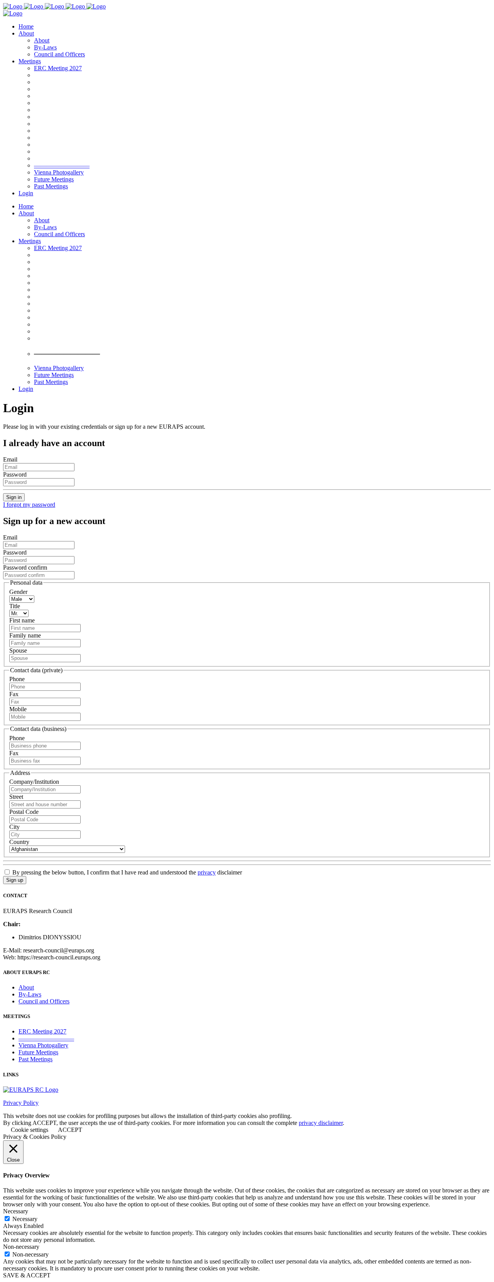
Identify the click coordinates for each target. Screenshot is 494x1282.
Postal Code (24, 811)
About (26, 987)
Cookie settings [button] (29, 1129)
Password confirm (25, 567)
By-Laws (30, 994)
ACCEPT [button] (70, 1129)
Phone (17, 679)
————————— (46, 1038)
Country (19, 842)
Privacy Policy (21, 1102)
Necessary (24, 1219)
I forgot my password (29, 504)
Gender (18, 592)
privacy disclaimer (321, 1123)
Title (14, 606)
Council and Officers (44, 1001)
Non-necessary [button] (21, 1246)
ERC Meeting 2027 (42, 1031)
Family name (25, 635)
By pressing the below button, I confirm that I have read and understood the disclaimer (126, 872)
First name (22, 620)
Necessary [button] (15, 1211)
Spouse (18, 650)
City (14, 827)
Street (16, 796)
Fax (14, 694)
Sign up (14, 880)
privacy (207, 872)
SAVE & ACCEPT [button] (27, 1275)
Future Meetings (38, 1052)
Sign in (14, 497)
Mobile (18, 709)
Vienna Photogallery (43, 1045)
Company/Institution (34, 781)
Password (15, 474)
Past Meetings (35, 1059)
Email (10, 459)
